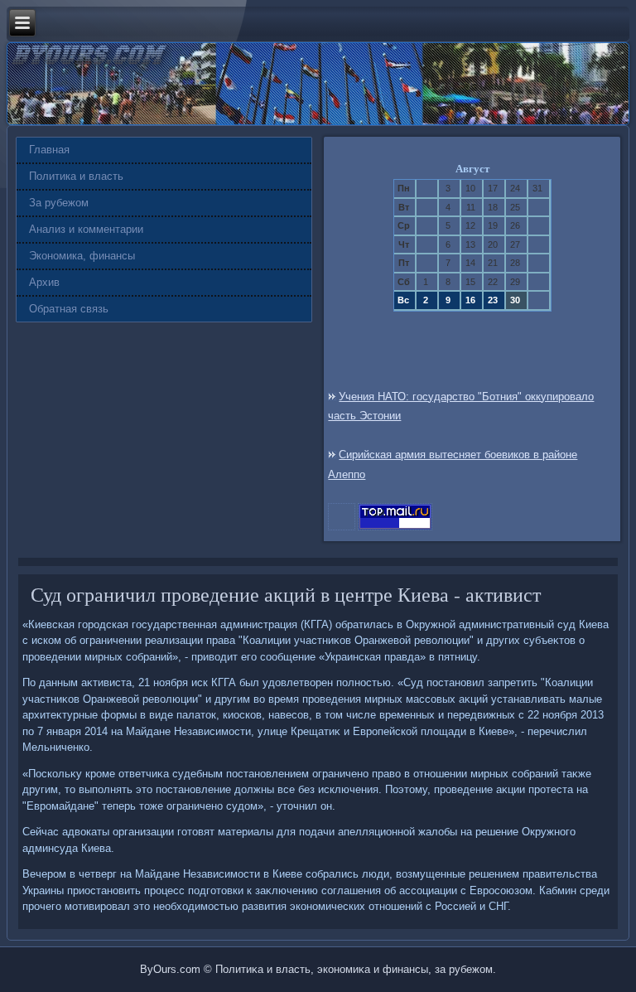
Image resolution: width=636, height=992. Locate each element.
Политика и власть (76, 176)
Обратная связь (68, 308)
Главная (49, 149)
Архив (44, 282)
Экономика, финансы (82, 255)
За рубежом (59, 202)
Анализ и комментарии (86, 229)
